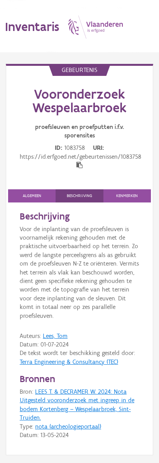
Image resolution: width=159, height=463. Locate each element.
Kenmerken (127, 195)
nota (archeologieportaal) (68, 426)
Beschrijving (79, 195)
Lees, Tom (55, 336)
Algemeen (32, 195)
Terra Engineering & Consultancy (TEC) (69, 361)
